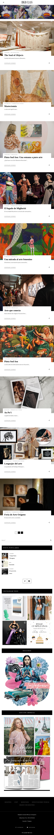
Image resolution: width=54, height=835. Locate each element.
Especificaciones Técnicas (40, 802)
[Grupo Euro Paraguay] (5, 556)
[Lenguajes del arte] (27, 445)
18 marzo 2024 (7, 256)
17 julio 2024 (6, 205)
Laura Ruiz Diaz (15, 52)
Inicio (4, 12)
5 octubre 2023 (7, 307)
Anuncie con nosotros (27, 805)
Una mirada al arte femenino (18, 259)
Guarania (11, 564)
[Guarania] (5, 564)
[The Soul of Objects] (27, 38)
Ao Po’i (8, 412)
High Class (15, 154)
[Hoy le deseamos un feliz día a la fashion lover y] (39, 633)
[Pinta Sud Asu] (27, 343)
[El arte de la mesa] (5, 571)
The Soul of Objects (13, 55)
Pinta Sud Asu (11, 361)
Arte (10, 562)
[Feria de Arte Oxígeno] (27, 496)
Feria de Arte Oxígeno (15, 514)
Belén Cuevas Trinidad (18, 103)
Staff (16, 802)
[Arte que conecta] (27, 292)
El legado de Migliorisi (15, 208)
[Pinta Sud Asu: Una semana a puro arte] (27, 139)
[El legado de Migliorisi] (27, 190)
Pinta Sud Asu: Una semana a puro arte (23, 157)
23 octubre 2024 (7, 103)
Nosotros (8, 802)
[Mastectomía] (27, 88)
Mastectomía (10, 106)
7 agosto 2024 (7, 154)
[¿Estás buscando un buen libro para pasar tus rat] (14, 608)
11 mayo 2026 (6, 52)
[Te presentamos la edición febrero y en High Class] (39, 608)
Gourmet (12, 553)
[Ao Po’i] (27, 394)
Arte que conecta (12, 310)
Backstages (25, 802)
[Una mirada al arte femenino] (27, 241)
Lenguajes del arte (13, 463)
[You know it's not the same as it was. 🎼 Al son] (14, 633)
